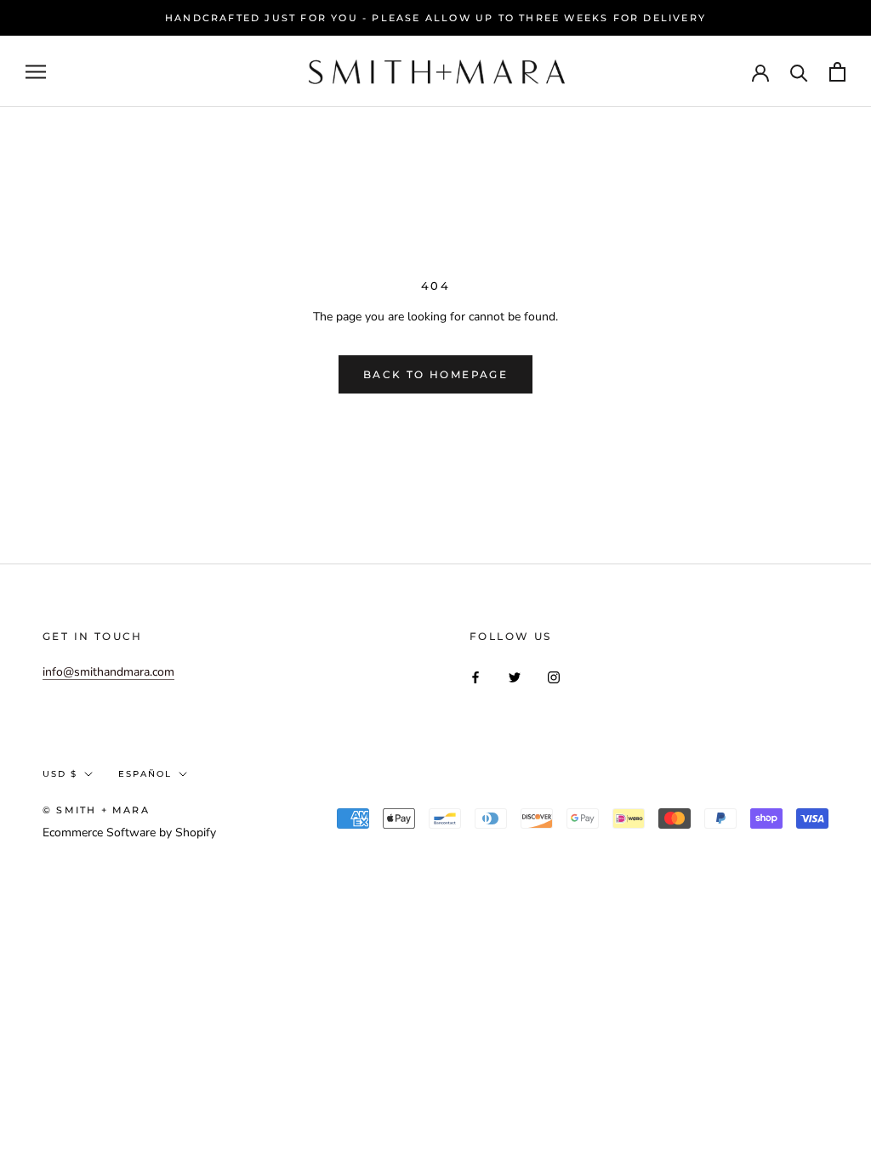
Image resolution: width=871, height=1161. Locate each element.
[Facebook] (475, 677)
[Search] (799, 72)
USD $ (60, 773)
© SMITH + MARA (96, 810)
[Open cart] (837, 72)
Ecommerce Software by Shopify (129, 832)
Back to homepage (435, 374)
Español (145, 773)
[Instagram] (554, 677)
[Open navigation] (36, 72)
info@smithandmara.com (108, 672)
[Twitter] (515, 677)
